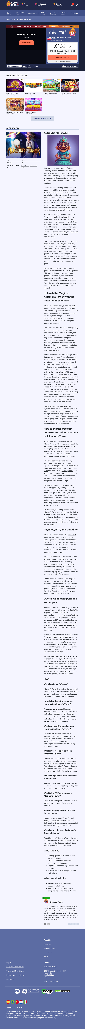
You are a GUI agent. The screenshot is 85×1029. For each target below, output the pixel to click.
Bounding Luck (30, 93)
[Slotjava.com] (12, 5)
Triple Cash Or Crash (68, 93)
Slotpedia (31, 13)
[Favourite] (29, 66)
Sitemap (47, 956)
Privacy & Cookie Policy (15, 975)
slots (16, 19)
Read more (73, 924)
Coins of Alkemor (12, 93)
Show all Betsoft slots (42, 118)
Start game (26, 43)
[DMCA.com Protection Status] (62, 991)
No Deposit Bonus (41, 5)
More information (62, 57)
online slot (72, 535)
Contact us (48, 952)
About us (47, 944)
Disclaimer (10, 979)
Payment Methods (64, 13)
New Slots (9, 13)
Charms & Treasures (50, 93)
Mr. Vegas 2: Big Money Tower (16, 112)
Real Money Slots (20, 13)
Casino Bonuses (41, 13)
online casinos (57, 821)
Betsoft (27, 37)
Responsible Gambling (15, 967)
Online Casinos (59, 5)
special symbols (67, 471)
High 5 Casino (25, 166)
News (75, 13)
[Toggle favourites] (76, 5)
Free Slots (26, 5)
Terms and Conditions (15, 971)
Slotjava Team (49, 948)
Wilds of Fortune (30, 112)
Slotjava (9, 19)
